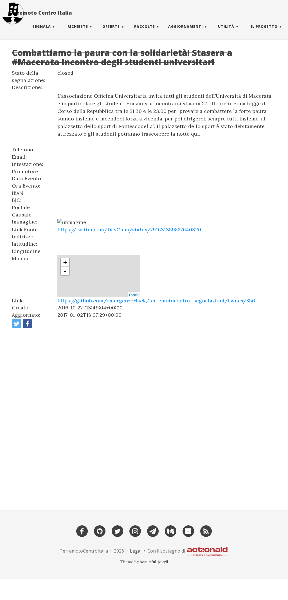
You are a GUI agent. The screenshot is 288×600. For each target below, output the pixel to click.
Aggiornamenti (185, 26)
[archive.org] (188, 530)
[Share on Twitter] (16, 323)
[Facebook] (82, 530)
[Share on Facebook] (27, 323)
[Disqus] (144, 416)
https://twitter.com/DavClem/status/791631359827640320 (129, 229)
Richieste (78, 26)
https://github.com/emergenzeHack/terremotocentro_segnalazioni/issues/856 (156, 300)
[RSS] (206, 530)
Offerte (111, 26)
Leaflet (133, 294)
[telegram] (152, 530)
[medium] (170, 530)
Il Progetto (264, 26)
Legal (135, 551)
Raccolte (144, 26)
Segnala (41, 26)
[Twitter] (117, 530)
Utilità (226, 26)
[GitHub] (99, 530)
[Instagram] (135, 530)
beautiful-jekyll (154, 561)
